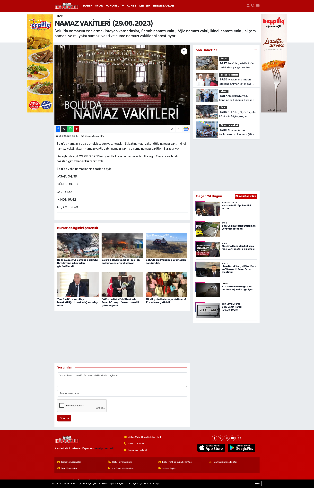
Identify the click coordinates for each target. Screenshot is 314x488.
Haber (58, 16)
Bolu (223, 107)
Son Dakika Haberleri (122, 468)
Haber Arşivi (169, 468)
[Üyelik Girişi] (248, 6)
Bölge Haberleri (229, 75)
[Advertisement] (122, 337)
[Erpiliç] (40, 63)
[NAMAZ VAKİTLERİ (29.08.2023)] (122, 85)
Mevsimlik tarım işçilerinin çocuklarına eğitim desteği (236, 133)
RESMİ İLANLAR (163, 5)
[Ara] (253, 6)
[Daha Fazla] (76, 129)
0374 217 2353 (136, 443)
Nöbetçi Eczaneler (71, 462)
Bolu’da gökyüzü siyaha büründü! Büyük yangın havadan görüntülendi (77, 263)
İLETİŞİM (144, 5)
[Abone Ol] (186, 129)
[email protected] (104, 448)
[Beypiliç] (274, 63)
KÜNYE (131, 5)
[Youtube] (232, 438)
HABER (87, 5)
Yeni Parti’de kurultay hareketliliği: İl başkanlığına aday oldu (77, 302)
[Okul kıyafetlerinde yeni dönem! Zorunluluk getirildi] (166, 284)
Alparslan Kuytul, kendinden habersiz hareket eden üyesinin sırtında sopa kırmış (236, 98)
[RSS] (238, 438)
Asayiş (224, 59)
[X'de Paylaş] (64, 129)
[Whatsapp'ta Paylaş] (70, 129)
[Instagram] (226, 438)
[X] (220, 438)
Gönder (64, 418)
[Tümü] (255, 50)
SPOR (99, 5)
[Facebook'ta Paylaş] (58, 129)
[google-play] (241, 448)
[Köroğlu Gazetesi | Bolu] (66, 5)
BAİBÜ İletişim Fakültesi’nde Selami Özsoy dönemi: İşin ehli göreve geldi (120, 302)
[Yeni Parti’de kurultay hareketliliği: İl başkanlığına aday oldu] (78, 284)
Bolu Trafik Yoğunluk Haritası (177, 462)
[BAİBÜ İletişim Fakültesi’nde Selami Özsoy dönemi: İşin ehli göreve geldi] (122, 284)
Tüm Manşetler (69, 468)
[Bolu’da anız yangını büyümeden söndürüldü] (166, 245)
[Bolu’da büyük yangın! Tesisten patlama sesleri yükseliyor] (122, 245)
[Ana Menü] (258, 6)
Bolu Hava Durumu (122, 462)
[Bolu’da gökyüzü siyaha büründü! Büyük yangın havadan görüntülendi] (78, 245)
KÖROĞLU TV (114, 5)
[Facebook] (214, 438)
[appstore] (211, 448)
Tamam (256, 483)
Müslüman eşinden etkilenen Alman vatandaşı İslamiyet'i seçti (235, 82)
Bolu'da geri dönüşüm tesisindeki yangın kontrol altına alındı (236, 66)
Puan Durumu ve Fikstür (225, 462)
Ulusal (224, 91)
